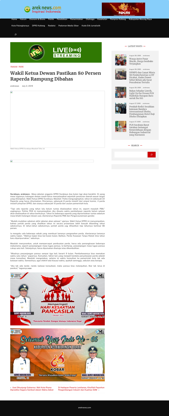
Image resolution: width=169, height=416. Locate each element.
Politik (21, 67)
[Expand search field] (16, 34)
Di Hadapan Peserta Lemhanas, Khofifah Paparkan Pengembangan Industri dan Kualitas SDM (81, 388)
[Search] (152, 155)
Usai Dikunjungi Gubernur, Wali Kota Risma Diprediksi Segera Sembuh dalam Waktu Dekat (31, 388)
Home (14, 19)
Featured (14, 67)
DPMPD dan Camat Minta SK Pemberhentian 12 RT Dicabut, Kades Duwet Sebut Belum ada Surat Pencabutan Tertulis (142, 77)
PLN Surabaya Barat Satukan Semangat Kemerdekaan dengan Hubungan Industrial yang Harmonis (140, 130)
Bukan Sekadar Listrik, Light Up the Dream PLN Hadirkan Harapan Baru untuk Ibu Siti (141, 94)
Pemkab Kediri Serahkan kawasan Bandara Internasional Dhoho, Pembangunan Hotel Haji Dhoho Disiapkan (142, 112)
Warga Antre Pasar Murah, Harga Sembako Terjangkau (141, 61)
